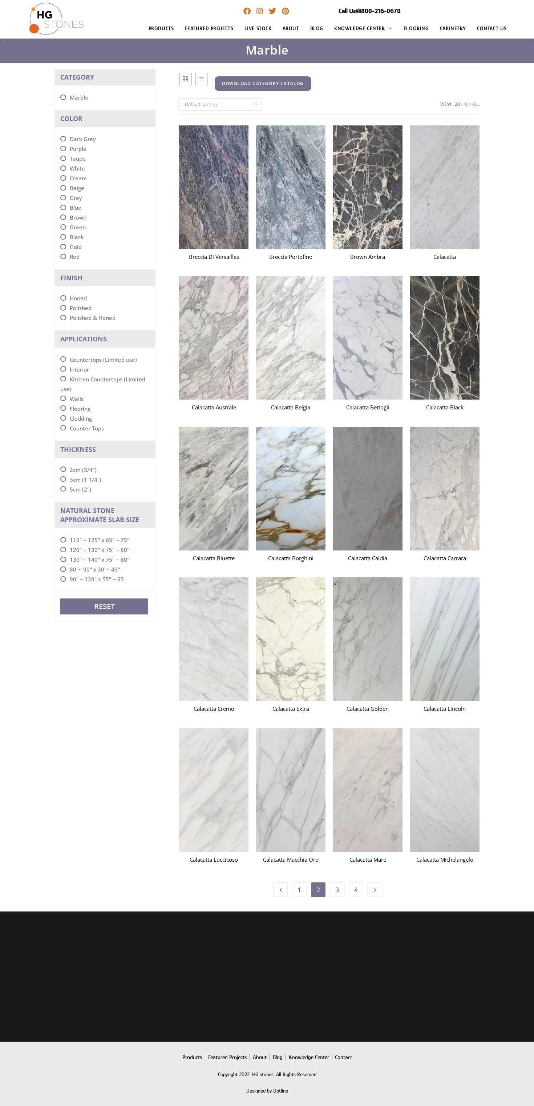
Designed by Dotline (267, 1090)
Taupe (78, 158)
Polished (81, 308)
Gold (76, 247)
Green (78, 227)
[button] (188, 143)
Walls (77, 398)
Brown (78, 217)
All (476, 104)
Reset (104, 606)
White (77, 168)
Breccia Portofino (290, 256)
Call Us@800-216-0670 (370, 11)
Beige (77, 188)
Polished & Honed (93, 317)
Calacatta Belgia (290, 407)
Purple (78, 148)
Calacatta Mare (367, 859)
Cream (78, 178)
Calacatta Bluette (214, 558)
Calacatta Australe (214, 407)
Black (77, 237)
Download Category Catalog (263, 83)
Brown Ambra (367, 256)
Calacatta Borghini (290, 558)
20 (457, 104)
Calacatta (444, 256)
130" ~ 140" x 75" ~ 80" (99, 559)
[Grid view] (185, 79)
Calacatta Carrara (445, 558)
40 (466, 104)
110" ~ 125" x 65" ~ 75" (99, 540)
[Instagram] (259, 11)
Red (75, 256)
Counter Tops (87, 428)
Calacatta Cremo (214, 708)
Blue (75, 207)
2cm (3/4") (83, 469)
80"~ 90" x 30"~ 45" (95, 569)
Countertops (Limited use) (103, 359)
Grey (76, 197)
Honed (78, 298)
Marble (79, 97)
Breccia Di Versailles (214, 256)
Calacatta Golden (368, 708)
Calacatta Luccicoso (214, 859)
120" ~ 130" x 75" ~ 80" (99, 549)
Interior (79, 369)
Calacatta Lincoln (445, 708)
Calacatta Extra (290, 708)
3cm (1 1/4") (85, 479)
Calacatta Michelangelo (444, 859)
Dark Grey (83, 139)
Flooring (80, 408)
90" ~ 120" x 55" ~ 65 (97, 579)
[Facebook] (247, 11)
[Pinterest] (285, 11)
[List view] (201, 79)
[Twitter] (272, 11)
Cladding (81, 418)
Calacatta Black (445, 407)
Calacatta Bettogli (367, 407)
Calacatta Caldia (367, 558)
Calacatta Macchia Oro (291, 859)
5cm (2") (80, 489)
